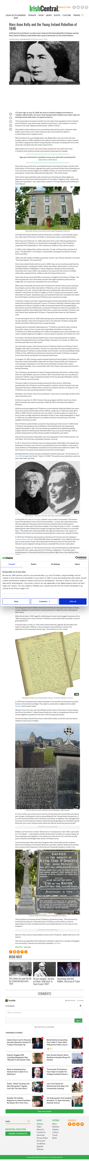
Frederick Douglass (34, 519)
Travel (54, 1135)
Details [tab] (33, 564)
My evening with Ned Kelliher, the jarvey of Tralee (68, 980)
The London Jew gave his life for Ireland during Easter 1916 (20, 981)
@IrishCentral (33, 39)
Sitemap (40, 1149)
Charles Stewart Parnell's (24, 539)
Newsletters (64, 7)
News (54, 1124)
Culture (55, 1132)
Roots (54, 1138)
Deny (16, 601)
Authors (40, 1124)
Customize (43, 601)
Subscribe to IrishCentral (47, 160)
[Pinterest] (86, 7)
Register (40, 1146)
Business (55, 1126)
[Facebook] (74, 7)
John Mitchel (20, 456)
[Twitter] (78, 7)
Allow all (73, 601)
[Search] (82, 15)
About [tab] (77, 564)
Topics (39, 1126)
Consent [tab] (12, 564)
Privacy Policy (42, 1138)
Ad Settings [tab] (55, 564)
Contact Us (41, 1132)
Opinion (55, 1129)
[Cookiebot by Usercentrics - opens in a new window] (77, 558)
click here (57, 943)
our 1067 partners (16, 575)
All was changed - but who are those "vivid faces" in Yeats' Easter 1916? (43, 981)
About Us (40, 1129)
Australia (27, 947)
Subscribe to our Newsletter (18, 1133)
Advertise (41, 1135)
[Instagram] (82, 7)
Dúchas (18, 706)
